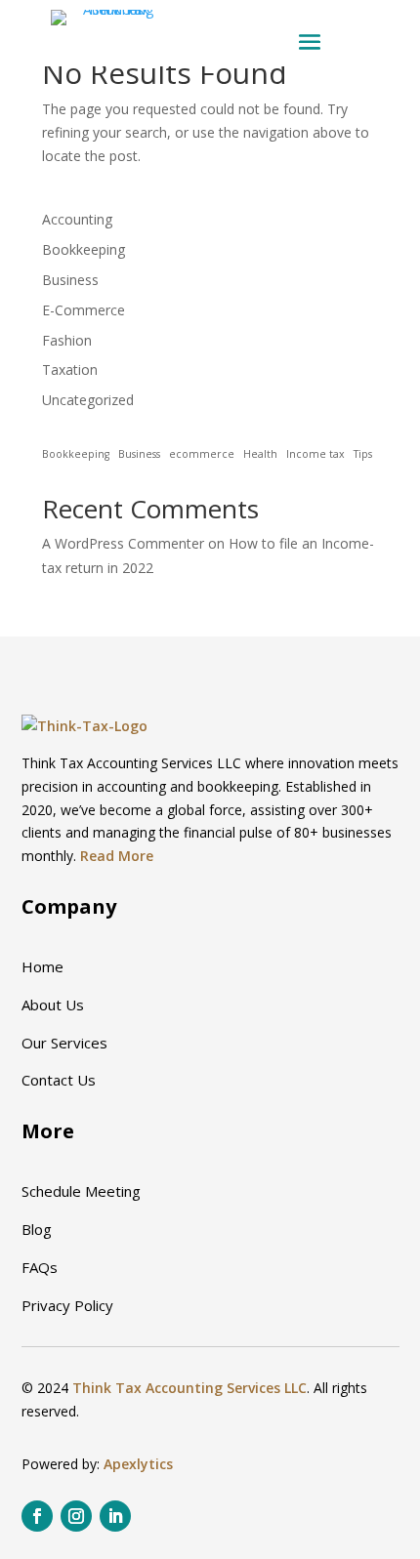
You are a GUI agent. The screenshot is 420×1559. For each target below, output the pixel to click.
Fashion (67, 340)
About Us (52, 1004)
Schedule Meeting (81, 1191)
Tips (363, 454)
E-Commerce (83, 310)
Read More (116, 855)
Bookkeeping (83, 249)
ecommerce (201, 454)
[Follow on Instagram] (76, 1516)
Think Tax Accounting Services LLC (189, 1387)
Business (70, 279)
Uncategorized (88, 399)
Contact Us (58, 1079)
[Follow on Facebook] (37, 1516)
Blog (36, 1229)
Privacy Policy (67, 1305)
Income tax (315, 454)
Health (260, 454)
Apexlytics (138, 1464)
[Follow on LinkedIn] (115, 1516)
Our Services (64, 1042)
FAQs (39, 1267)
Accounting (77, 219)
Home (42, 966)
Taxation (70, 369)
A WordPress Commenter (123, 543)
